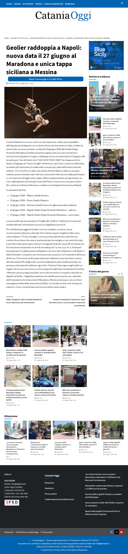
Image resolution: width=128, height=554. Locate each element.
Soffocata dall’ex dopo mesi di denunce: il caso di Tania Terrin (112, 239)
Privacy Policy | (61, 550)
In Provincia (28, 3)
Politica (38, 3)
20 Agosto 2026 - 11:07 (14, 405)
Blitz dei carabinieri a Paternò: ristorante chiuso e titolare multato (73, 392)
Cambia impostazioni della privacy (59, 499)
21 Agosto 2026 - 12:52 (14, 360)
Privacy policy (51, 494)
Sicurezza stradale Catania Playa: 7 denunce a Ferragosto (112, 255)
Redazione (70, 3)
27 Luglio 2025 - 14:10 (25, 83)
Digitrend (102, 543)
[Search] (122, 3)
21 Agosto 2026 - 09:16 (70, 360)
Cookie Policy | (47, 550)
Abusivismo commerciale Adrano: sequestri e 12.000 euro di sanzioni (16, 352)
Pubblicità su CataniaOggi (27, 532)
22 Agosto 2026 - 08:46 (103, 109)
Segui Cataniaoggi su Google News (45, 79)
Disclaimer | (73, 550)
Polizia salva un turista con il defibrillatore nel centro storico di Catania (45, 392)
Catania (17, 3)
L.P (93, 109)
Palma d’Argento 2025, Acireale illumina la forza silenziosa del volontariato (24, 299)
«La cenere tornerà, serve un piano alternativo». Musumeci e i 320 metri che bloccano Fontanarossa (105, 101)
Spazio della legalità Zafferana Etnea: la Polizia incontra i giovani (111, 445)
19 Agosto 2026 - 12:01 (70, 400)
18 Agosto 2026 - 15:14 (110, 263)
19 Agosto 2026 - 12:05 (42, 400)
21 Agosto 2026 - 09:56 (42, 360)
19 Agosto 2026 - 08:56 (110, 246)
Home (9, 3)
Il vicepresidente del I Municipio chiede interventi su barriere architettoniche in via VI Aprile (16, 395)
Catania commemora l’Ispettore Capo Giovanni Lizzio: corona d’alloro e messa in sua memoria (67, 301)
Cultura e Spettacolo (53, 3)
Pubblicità (49, 488)
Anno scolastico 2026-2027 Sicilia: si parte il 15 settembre (72, 352)
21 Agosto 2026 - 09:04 (111, 454)
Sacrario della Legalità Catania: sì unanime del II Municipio (45, 352)
